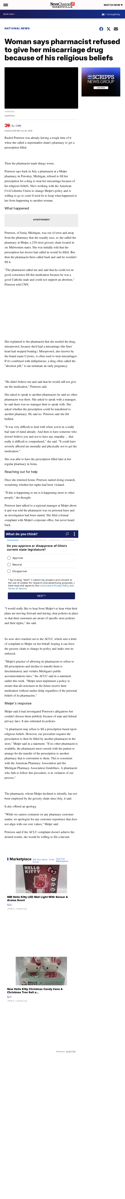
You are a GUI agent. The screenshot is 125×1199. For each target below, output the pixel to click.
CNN (18, 125)
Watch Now (112, 4)
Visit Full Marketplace (62, 860)
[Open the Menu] (5, 5)
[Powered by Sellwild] (71, 1051)
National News (17, 28)
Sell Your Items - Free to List (43, 861)
